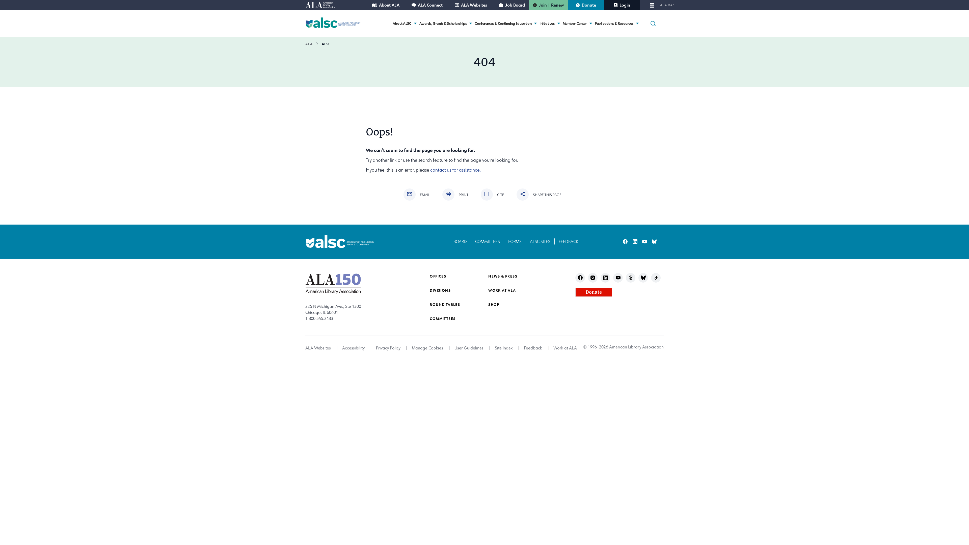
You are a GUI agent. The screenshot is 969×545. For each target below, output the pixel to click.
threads (630, 278)
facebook (625, 241)
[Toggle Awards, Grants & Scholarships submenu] (470, 23)
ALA (309, 44)
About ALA (389, 5)
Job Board (515, 5)
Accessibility (353, 347)
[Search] (653, 23)
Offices (438, 276)
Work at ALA (502, 290)
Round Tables (445, 304)
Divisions (440, 290)
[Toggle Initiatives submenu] (558, 23)
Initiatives (547, 23)
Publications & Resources (614, 23)
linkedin (635, 241)
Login (625, 5)
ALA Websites (474, 5)
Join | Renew (551, 5)
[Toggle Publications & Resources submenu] (637, 23)
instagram (592, 278)
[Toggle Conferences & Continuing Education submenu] (535, 23)
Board (460, 241)
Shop (493, 304)
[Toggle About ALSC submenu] (415, 23)
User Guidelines (468, 347)
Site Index (504, 347)
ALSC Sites (540, 241)
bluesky (654, 241)
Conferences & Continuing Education (503, 23)
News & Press (502, 276)
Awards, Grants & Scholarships (443, 23)
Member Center (575, 23)
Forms (515, 241)
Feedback (568, 241)
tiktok (656, 278)
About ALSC (402, 23)
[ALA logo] (333, 283)
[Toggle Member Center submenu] (590, 23)
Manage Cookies (427, 347)
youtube (644, 241)
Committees (487, 241)
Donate (589, 5)
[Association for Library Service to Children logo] (333, 22)
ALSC (326, 44)
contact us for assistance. (455, 170)
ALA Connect (430, 5)
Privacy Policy (388, 347)
